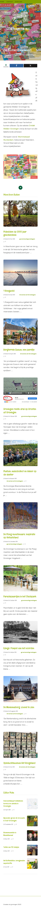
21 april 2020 (7, 810)
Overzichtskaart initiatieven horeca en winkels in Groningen (13, 803)
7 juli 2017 (6, 867)
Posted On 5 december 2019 (11, 541)
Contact (9, 2)
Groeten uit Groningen (27, 55)
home (2, 2)
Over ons (18, 2)
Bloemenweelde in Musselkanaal (9, 833)
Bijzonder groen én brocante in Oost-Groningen (14, 819)
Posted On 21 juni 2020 (9, 295)
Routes (8, 902)
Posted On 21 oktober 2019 (10, 600)
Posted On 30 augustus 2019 (11, 711)
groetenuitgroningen (27, 239)
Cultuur (34, 900)
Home (14, 902)
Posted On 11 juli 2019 (9, 767)
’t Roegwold (8, 290)
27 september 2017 (8, 824)
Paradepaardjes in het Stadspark (19, 596)
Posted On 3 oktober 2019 (10, 652)
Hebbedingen (7, 900)
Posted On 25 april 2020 (10, 354)
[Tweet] (30, 65)
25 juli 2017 (7, 839)
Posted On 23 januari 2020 (10, 478)
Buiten (28, 900)
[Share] (16, 65)
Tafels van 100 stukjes (11, 847)
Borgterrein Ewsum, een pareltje (19, 349)
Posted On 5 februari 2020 (10, 416)
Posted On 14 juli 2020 (9, 239)
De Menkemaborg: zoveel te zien (18, 707)
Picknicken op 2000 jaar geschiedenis (14, 233)
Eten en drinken (19, 900)
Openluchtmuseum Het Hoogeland (19, 763)
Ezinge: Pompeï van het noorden (18, 648)
